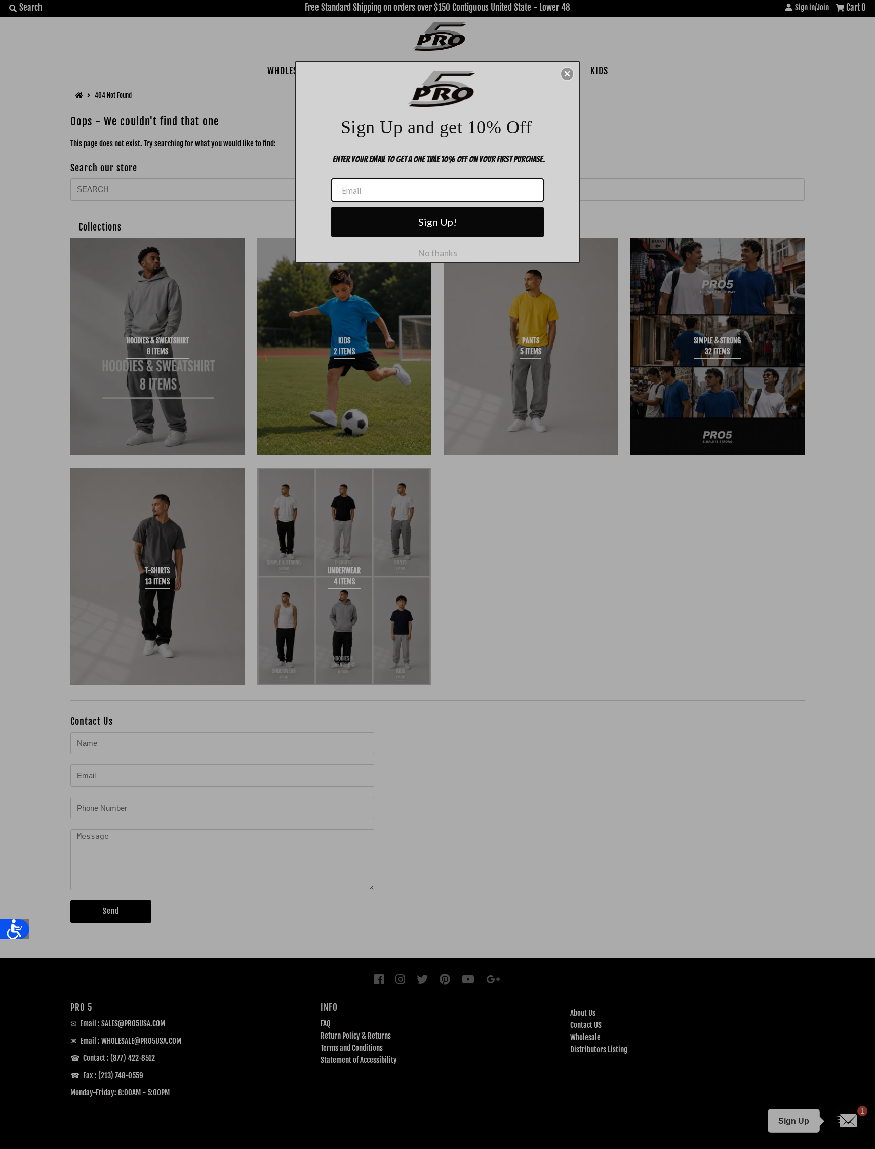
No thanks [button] (437, 253)
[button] (567, 74)
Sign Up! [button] (437, 222)
